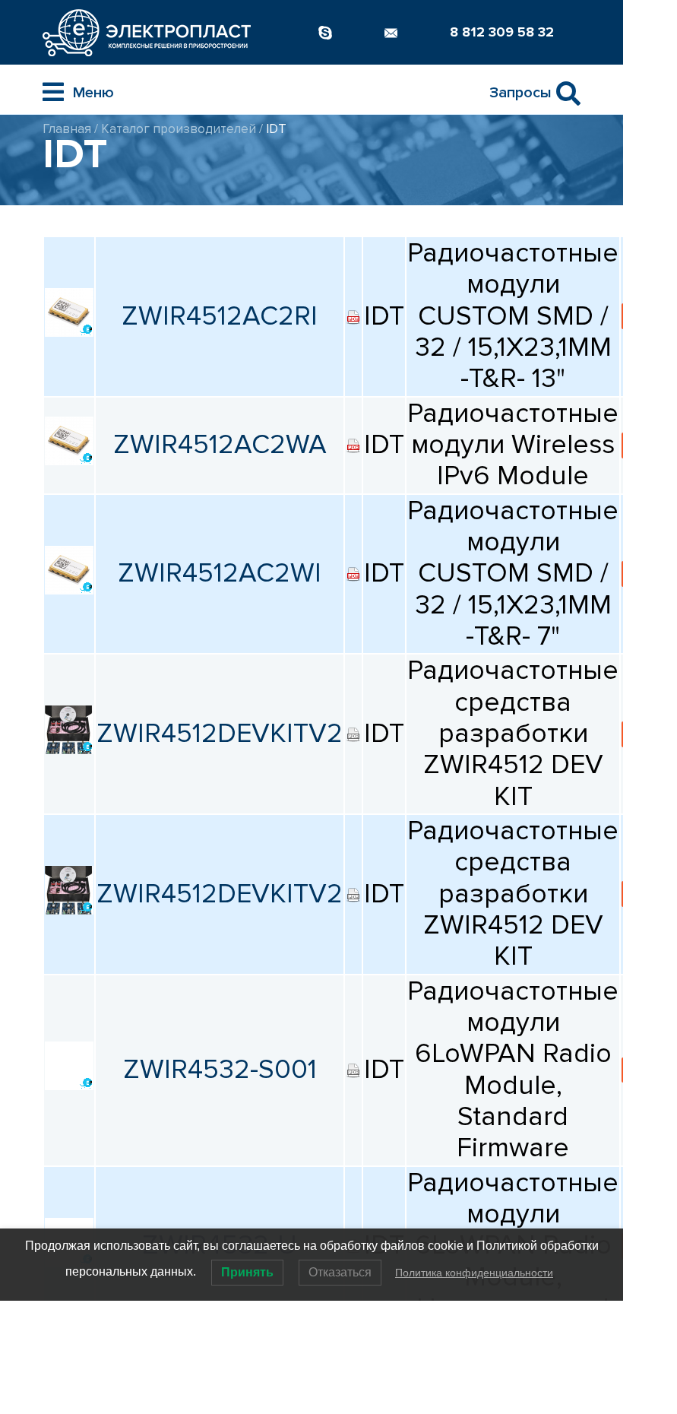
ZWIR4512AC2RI (220, 316)
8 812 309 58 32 (502, 32)
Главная (67, 129)
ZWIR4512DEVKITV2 (219, 733)
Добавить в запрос (648, 316)
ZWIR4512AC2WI (219, 573)
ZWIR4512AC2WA (220, 444)
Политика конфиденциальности (474, 1273)
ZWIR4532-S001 (220, 1069)
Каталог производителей (178, 129)
